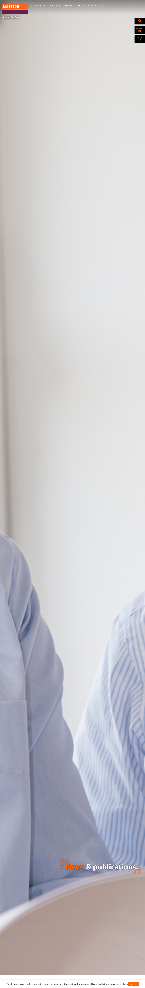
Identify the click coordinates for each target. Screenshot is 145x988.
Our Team (67, 5)
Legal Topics (81, 5)
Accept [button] (134, 984)
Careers (96, 5)
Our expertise (36, 5)
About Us (52, 5)
